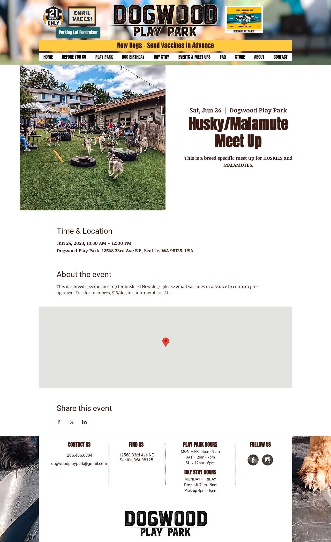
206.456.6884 (79, 455)
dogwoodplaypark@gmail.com (79, 463)
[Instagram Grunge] (267, 459)
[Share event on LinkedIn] (84, 422)
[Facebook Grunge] (253, 459)
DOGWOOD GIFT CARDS (244, 31)
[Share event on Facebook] (59, 422)
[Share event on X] (71, 422)
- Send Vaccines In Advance (178, 45)
